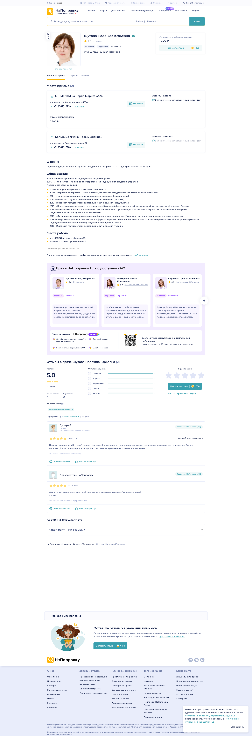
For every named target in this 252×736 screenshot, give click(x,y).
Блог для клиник (120, 694)
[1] (48, 381)
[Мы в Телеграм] (190, 660)
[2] (50, 381)
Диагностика (118, 10)
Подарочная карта (153, 717)
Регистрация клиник (122, 681)
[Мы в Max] (202, 660)
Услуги (103, 10)
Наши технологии (152, 693)
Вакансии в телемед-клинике (154, 687)
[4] (55, 381)
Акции (195, 10)
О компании (53, 677)
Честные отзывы (87, 684)
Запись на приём (56, 75)
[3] (52, 381)
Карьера (51, 685)
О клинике (149, 677)
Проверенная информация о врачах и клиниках (93, 678)
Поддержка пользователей (93, 693)
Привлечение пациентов (124, 677)
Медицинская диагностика (189, 681)
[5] (57, 381)
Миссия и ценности (57, 690)
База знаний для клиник (124, 707)
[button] (90, 21)
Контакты (52, 707)
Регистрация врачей (122, 685)
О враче (73, 75)
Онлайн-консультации (142, 10)
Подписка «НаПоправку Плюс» (156, 703)
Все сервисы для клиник (124, 690)
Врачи (91, 10)
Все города (181, 698)
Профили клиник (184, 694)
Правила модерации (122, 703)
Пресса (51, 698)
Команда (148, 681)
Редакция (52, 703)
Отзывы (85, 75)
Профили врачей (184, 690)
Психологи (181, 10)
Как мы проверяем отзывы (183, 393)
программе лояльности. (172, 636)
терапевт (89, 47)
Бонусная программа (90, 689)
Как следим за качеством (156, 697)
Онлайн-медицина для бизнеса (155, 711)
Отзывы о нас (53, 694)
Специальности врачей (187, 677)
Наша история (54, 681)
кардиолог (103, 47)
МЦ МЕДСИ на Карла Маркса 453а (79, 96)
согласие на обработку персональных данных (210, 715)
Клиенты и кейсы (120, 698)
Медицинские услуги (186, 685)
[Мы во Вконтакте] (196, 660)
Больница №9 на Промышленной (79, 137)
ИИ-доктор (165, 10)
